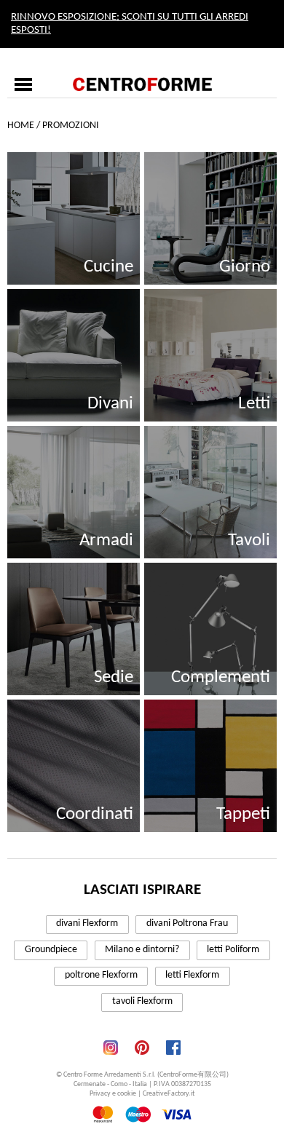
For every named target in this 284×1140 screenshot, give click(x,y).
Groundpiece (51, 949)
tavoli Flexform (142, 1001)
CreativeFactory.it (168, 1094)
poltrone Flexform (101, 975)
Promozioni (70, 125)
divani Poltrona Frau (187, 923)
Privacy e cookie (113, 1094)
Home (20, 125)
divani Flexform (87, 923)
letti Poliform (233, 949)
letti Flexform (192, 975)
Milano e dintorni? (142, 949)
